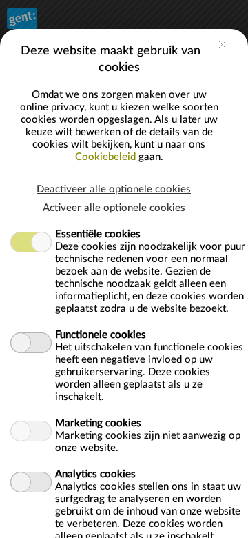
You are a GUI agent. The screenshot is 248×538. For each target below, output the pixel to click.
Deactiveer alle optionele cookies (114, 189)
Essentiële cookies (98, 234)
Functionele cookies (100, 335)
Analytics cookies (95, 474)
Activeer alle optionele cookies (114, 208)
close (222, 44)
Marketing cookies (98, 423)
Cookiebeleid (105, 157)
